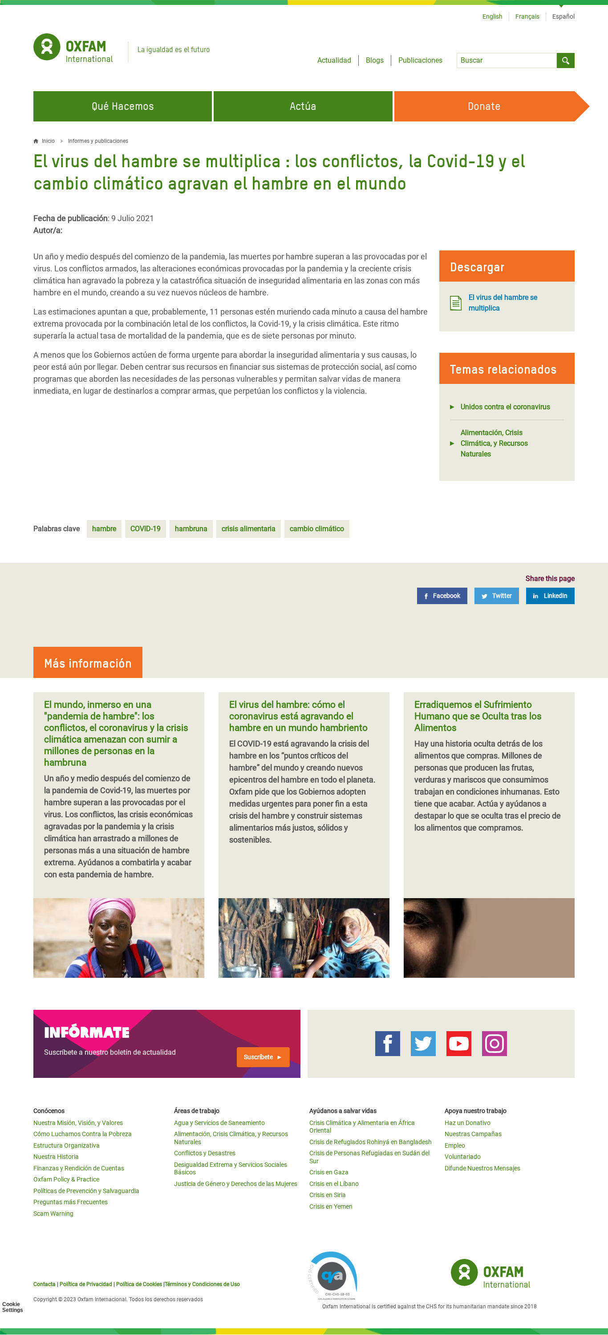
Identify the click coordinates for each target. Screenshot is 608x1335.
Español (563, 16)
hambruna (191, 528)
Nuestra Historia (56, 1156)
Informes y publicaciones (98, 141)
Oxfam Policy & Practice (66, 1179)
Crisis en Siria (327, 1194)
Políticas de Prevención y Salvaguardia (86, 1190)
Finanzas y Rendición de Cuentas (78, 1168)
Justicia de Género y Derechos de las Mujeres (235, 1183)
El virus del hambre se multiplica (503, 302)
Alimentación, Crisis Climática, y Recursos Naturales (494, 443)
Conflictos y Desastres (204, 1153)
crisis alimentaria (249, 528)
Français (527, 16)
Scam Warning (53, 1213)
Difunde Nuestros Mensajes (482, 1168)
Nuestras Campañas (473, 1133)
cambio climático (317, 528)
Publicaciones (420, 60)
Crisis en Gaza (329, 1172)
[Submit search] (566, 60)
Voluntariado (463, 1156)
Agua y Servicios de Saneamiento (219, 1122)
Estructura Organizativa (66, 1145)
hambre (104, 528)
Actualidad (334, 60)
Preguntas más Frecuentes (70, 1202)
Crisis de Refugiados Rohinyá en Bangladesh (370, 1141)
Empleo (455, 1145)
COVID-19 (145, 528)
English (492, 16)
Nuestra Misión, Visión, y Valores (78, 1122)
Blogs (375, 60)
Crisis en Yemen (331, 1206)
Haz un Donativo (467, 1122)
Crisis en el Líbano (334, 1183)
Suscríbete (258, 1057)
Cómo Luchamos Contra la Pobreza (82, 1133)
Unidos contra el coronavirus (505, 407)
